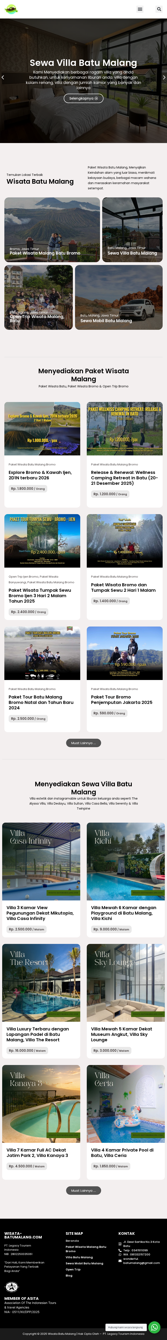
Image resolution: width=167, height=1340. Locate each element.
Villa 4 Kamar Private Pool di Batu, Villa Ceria (122, 1152)
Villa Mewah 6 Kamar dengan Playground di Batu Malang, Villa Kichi (123, 913)
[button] (140, 9)
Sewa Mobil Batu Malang (84, 1263)
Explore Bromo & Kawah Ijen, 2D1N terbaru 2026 (40, 475)
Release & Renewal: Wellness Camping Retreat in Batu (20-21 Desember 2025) (124, 477)
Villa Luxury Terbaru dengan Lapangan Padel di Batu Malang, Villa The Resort (38, 1034)
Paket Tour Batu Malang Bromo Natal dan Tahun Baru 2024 (41, 702)
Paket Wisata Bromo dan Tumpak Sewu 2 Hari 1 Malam (123, 587)
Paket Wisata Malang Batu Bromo (86, 1249)
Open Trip (73, 1269)
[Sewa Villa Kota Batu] (41, 861)
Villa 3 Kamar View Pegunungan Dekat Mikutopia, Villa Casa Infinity (40, 913)
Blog (69, 1275)
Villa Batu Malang (79, 1257)
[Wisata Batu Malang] (42, 428)
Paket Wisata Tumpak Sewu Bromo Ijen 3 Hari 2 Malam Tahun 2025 (40, 595)
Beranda (72, 1241)
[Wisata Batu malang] (11, 9)
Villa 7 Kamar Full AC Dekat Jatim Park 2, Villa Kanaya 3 (37, 1152)
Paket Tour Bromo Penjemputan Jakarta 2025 (121, 699)
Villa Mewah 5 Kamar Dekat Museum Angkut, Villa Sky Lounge (121, 1034)
